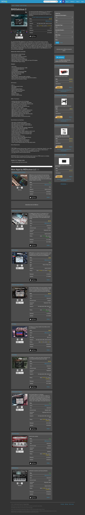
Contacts (62, 504)
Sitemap (66, 504)
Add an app (71, 504)
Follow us (57, 60)
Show (57, 42)
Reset (61, 42)
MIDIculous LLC (49, 21)
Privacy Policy (26, 504)
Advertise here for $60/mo (31, 204)
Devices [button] (72, 1)
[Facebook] (63, 1)
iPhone (20, 37)
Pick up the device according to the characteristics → (64, 90)
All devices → (64, 184)
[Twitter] (60, 1)
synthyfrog (61, 57)
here (31, 507)
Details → (71, 87)
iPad (17, 37)
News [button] (77, 1)
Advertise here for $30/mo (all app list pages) (64, 49)
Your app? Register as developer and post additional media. (42, 17)
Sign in (82, 1)
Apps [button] (67, 1)
